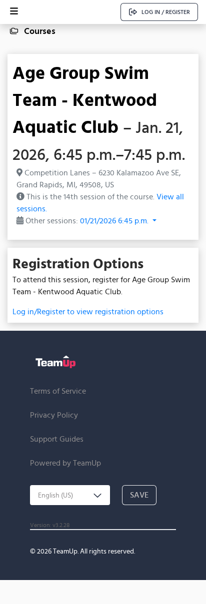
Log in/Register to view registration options (88, 311)
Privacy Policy (54, 415)
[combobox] (70, 495)
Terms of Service (58, 391)
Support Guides (57, 439)
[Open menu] (14, 12)
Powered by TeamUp (65, 463)
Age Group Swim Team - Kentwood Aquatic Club (84, 99)
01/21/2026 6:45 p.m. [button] (115, 220)
